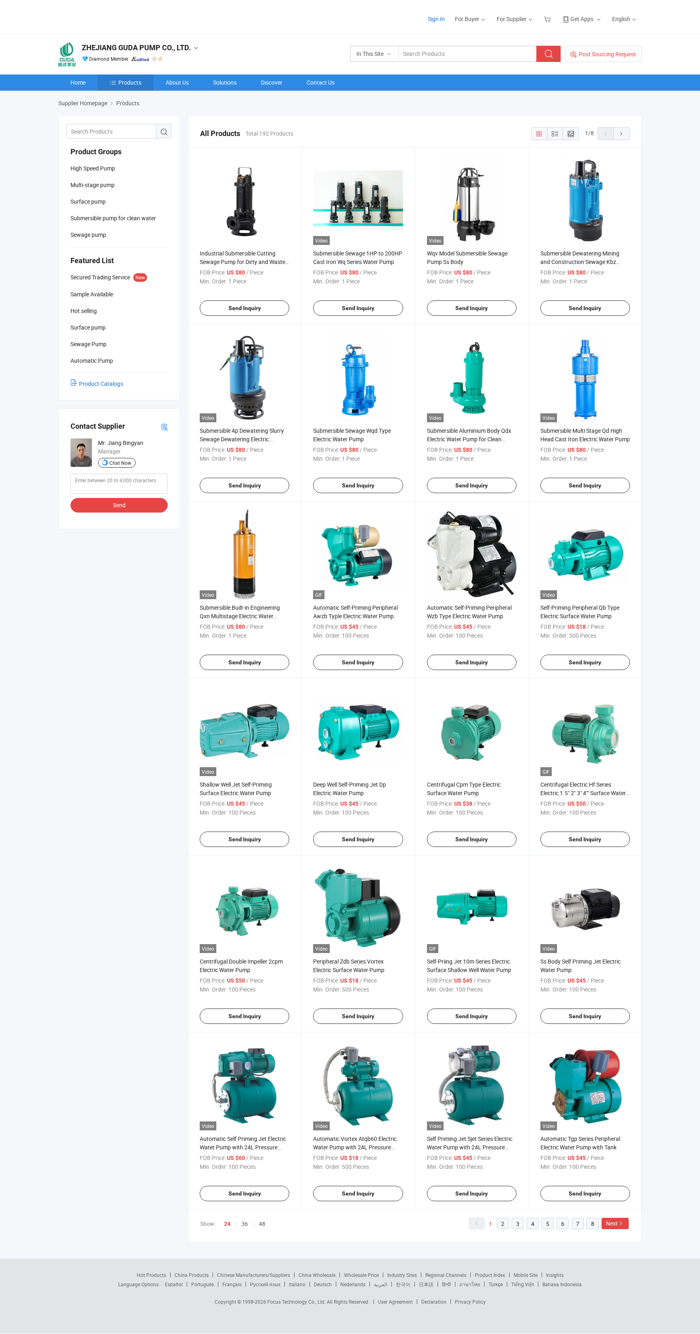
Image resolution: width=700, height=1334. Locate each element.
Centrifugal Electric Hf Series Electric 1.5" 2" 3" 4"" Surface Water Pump (583, 793)
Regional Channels (445, 1275)
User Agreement (395, 1301)
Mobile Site (526, 1275)
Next (612, 1223)
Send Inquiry (244, 308)
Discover (271, 82)
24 (227, 1224)
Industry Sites (402, 1275)
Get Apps (582, 19)
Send (119, 505)
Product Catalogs (101, 383)
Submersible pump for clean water (113, 218)
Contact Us (321, 82)
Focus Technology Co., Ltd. (297, 1301)
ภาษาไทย (469, 1284)
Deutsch (323, 1284)
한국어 (403, 1284)
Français (231, 1284)
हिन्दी (446, 1284)
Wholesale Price (361, 1275)
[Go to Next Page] (621, 134)
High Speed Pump (92, 168)
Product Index (490, 1275)
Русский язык (265, 1284)
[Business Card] (164, 426)
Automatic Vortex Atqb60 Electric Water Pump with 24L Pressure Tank (355, 1147)
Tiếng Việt (522, 1284)
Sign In (436, 19)
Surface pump (88, 201)
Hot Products (151, 1275)
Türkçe (496, 1284)
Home (77, 82)
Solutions (225, 82)
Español (174, 1284)
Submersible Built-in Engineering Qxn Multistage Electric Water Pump (240, 616)
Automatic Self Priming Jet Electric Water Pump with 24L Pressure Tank (243, 1147)
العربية (380, 1284)
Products (129, 82)
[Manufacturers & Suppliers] (110, 16)
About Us (177, 82)
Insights (554, 1275)
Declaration (433, 1301)
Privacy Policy (470, 1301)
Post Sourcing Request (607, 54)
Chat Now (120, 463)
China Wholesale (317, 1275)
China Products (192, 1275)
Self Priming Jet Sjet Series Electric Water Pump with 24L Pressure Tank (469, 1147)
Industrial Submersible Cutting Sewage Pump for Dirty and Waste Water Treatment (242, 261)
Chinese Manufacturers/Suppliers (253, 1275)
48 (262, 1224)
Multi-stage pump (92, 185)
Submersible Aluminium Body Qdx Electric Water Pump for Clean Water (469, 439)
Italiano (297, 1284)
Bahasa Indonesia (562, 1284)
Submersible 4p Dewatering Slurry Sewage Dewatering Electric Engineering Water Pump (242, 439)
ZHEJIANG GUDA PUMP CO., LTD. (136, 47)
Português (202, 1284)
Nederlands (352, 1284)
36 (244, 1224)
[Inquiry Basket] (548, 19)
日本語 (426, 1284)
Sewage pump (88, 234)
